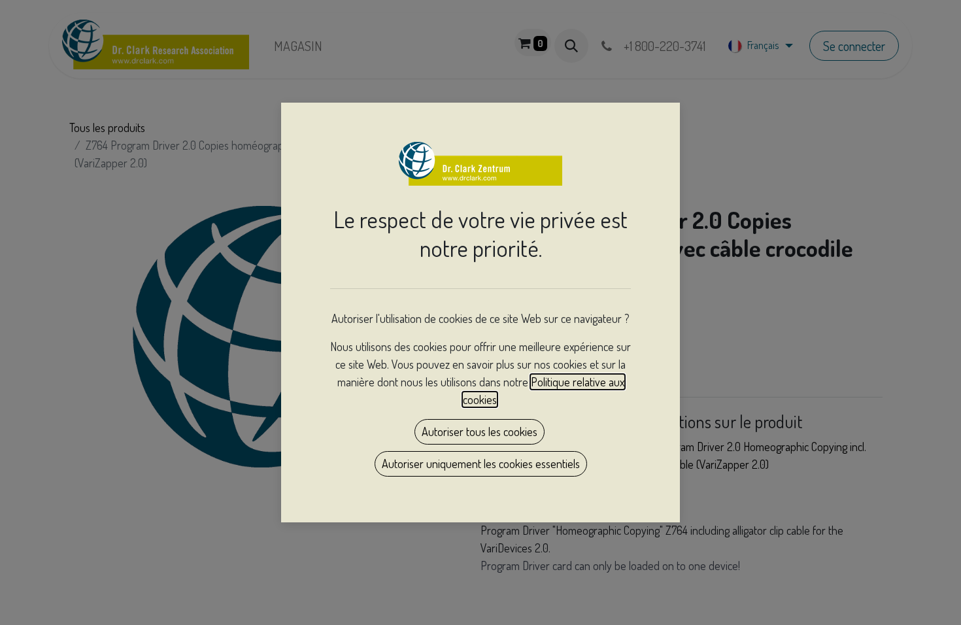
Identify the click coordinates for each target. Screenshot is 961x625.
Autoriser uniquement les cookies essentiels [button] (481, 463)
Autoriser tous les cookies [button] (479, 431)
